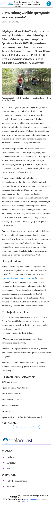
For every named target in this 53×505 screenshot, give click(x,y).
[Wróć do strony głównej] (48, 3)
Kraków (10, 457)
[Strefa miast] (7, 3)
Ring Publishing (33, 499)
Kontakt (11, 486)
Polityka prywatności (17, 480)
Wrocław (11, 462)
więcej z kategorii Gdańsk (25, 427)
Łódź (9, 468)
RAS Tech (24, 501)
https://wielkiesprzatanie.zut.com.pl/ (18, 278)
